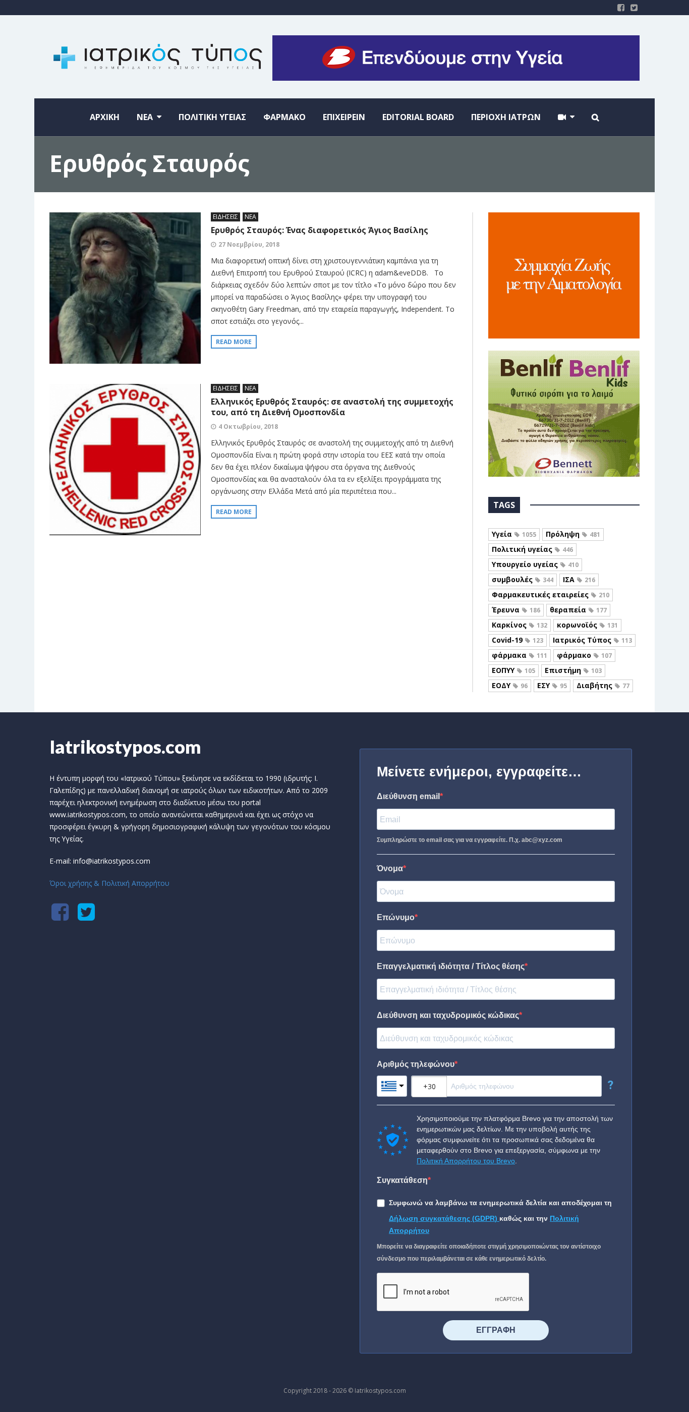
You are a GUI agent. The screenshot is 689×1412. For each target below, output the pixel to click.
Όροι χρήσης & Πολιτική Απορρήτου (109, 883)
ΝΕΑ (250, 216)
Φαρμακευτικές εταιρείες (550, 594)
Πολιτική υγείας (532, 549)
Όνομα (390, 868)
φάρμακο (584, 655)
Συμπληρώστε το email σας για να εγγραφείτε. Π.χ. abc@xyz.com (469, 839)
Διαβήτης (603, 685)
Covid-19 (517, 640)
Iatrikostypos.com (125, 747)
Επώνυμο (396, 917)
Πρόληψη (573, 534)
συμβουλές (522, 579)
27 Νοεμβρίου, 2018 (248, 244)
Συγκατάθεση (402, 1180)
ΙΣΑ (579, 579)
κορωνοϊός (587, 625)
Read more (234, 341)
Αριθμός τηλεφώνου (415, 1064)
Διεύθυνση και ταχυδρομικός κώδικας (448, 1015)
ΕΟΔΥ (510, 685)
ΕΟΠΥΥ (513, 670)
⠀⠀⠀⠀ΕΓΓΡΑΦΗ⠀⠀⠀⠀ (496, 1330)
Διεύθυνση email (408, 796)
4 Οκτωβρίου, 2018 (248, 426)
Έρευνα (516, 609)
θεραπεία (578, 609)
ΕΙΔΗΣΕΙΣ (225, 216)
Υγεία (514, 534)
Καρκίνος (519, 625)
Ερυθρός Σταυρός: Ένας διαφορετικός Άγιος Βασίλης (319, 230)
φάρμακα (519, 655)
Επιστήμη (573, 670)
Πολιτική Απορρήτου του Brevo (466, 1161)
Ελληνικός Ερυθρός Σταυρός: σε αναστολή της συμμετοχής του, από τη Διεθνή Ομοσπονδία (332, 407)
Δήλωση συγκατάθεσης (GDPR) (444, 1218)
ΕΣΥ (552, 685)
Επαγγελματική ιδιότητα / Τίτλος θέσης (451, 966)
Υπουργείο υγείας (535, 564)
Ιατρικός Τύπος (592, 640)
